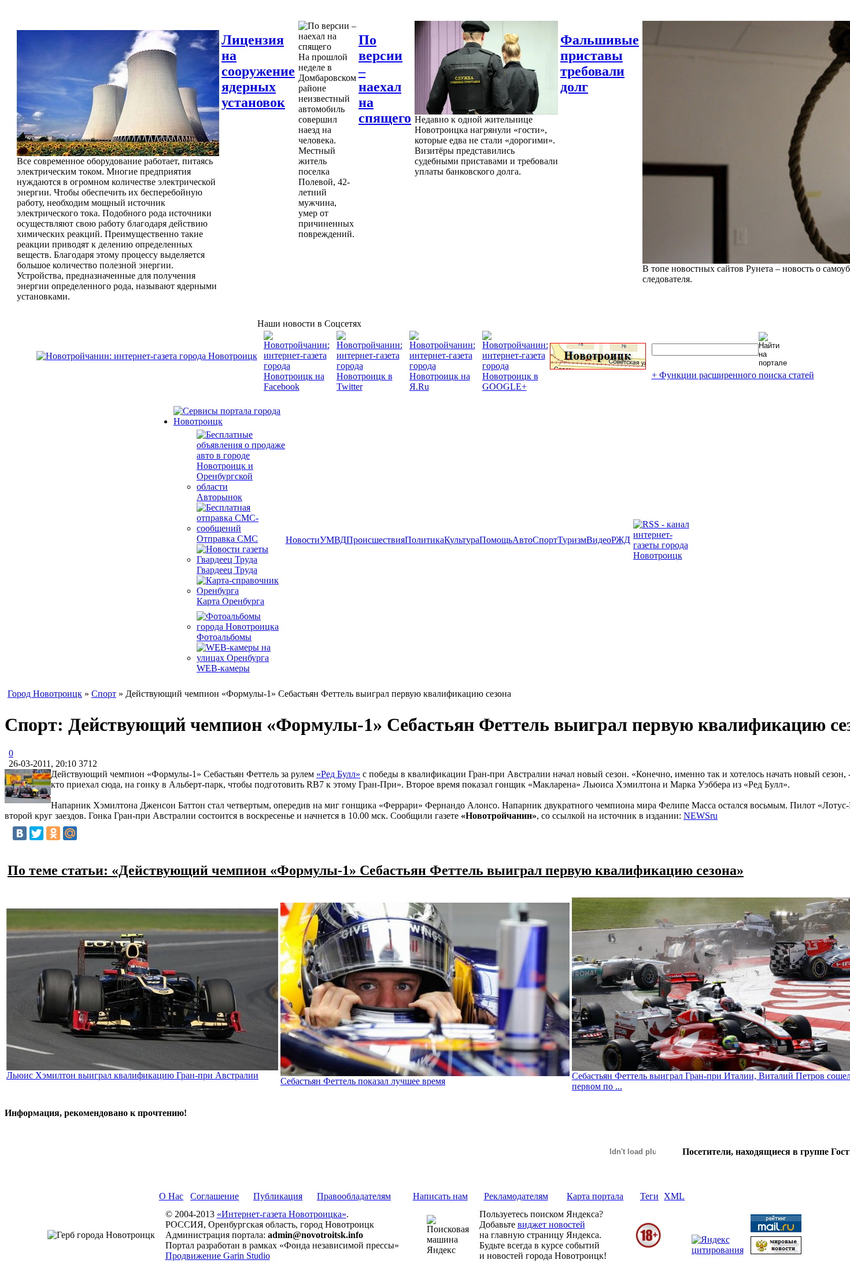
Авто (522, 540)
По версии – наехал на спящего (385, 78)
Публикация (277, 1196)
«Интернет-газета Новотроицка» (281, 1214)
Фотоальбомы (224, 637)
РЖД (620, 540)
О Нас (171, 1196)
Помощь (495, 540)
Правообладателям (354, 1196)
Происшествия (375, 540)
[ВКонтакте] (20, 833)
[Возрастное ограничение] (648, 1246)
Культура (461, 540)
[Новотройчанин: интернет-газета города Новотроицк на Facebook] (297, 386)
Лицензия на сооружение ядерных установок (258, 71)
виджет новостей (551, 1224)
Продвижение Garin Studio (217, 1256)
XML (674, 1196)
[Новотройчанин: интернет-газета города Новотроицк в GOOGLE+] (515, 386)
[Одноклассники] (53, 833)
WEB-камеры (223, 668)
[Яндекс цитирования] (718, 1250)
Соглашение (214, 1196)
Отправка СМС (227, 539)
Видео (598, 540)
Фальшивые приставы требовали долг (599, 63)
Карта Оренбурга (230, 601)
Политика (424, 540)
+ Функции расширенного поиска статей (733, 375)
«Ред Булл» (338, 774)
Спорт (545, 540)
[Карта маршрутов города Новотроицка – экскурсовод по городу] (598, 366)
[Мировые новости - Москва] (776, 1251)
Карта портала (595, 1196)
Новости (303, 540)
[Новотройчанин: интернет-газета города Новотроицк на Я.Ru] (442, 386)
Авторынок (219, 497)
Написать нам (440, 1196)
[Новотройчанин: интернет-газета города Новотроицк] (146, 356)
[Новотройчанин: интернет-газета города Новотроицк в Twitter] (369, 386)
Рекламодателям (516, 1196)
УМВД (333, 540)
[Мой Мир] (70, 833)
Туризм (571, 540)
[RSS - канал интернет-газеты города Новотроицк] (665, 555)
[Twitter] (36, 833)
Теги (649, 1196)
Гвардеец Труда (227, 570)
